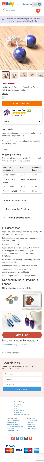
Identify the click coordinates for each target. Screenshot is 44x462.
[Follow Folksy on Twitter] (21, 438)
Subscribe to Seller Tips (14, 431)
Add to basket (22, 103)
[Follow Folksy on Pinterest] (13, 438)
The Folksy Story (32, 421)
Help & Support (11, 423)
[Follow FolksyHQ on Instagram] (26, 438)
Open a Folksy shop (13, 421)
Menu (18, 4)
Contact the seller (19, 410)
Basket (36, 4)
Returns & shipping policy (18, 217)
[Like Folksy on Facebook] (17, 438)
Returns (16, 408)
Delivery (16, 406)
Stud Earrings (25, 344)
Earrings (14, 344)
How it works (17, 404)
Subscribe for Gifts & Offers (22, 414)
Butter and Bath (19, 110)
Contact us (30, 423)
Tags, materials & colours (18, 209)
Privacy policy (31, 425)
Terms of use (31, 427)
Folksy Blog (10, 429)
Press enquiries (31, 429)
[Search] (38, 11)
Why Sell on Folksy (12, 425)
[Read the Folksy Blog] (30, 438)
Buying (17, 412)
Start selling (27, 4)
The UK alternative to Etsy (15, 427)
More (6, 149)
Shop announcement (16, 200)
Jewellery (6, 344)
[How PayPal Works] (22, 455)
